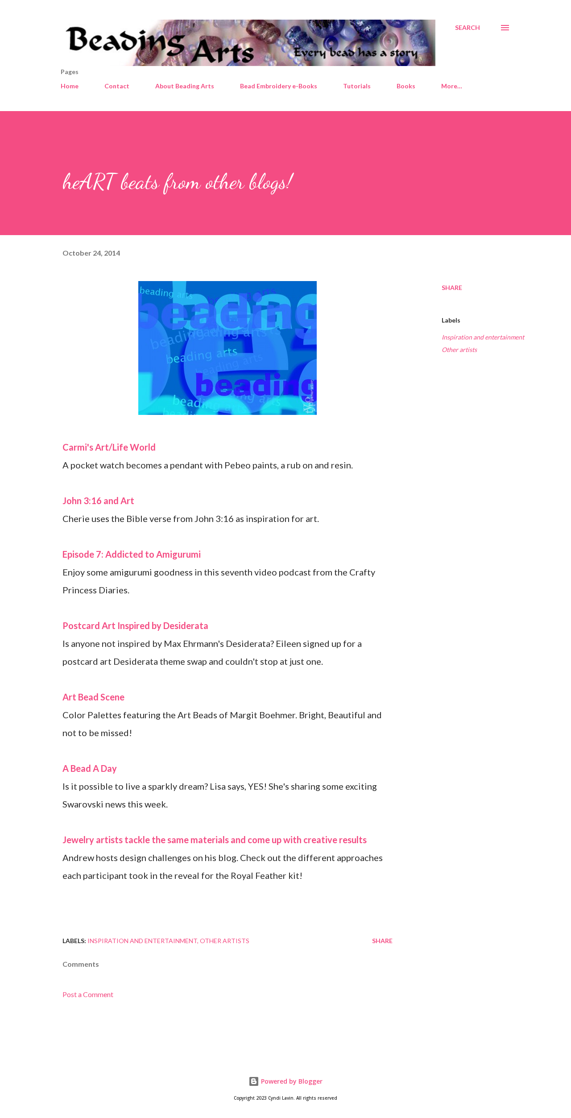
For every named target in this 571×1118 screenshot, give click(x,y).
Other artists (459, 349)
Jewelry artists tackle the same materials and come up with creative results (214, 839)
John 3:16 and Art (98, 500)
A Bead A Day (89, 768)
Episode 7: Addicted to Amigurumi (131, 554)
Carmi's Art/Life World (109, 447)
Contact (116, 86)
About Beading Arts (184, 86)
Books (406, 86)
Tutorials (357, 86)
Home (70, 86)
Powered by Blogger (291, 1081)
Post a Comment (87, 994)
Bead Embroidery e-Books (278, 86)
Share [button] (452, 287)
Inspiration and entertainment (483, 337)
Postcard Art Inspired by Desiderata (135, 625)
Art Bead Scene (93, 697)
